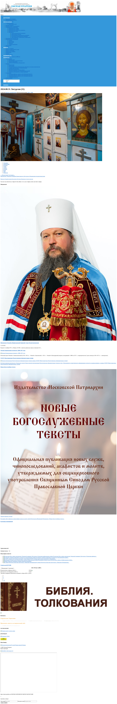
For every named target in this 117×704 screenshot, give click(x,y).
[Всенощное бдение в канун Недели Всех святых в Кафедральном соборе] (20, 560)
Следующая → (11, 175)
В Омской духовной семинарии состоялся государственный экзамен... (52, 557)
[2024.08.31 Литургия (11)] (51, 160)
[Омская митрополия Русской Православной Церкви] (13, 645)
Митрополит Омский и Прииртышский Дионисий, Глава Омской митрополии (20, 342)
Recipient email (21, 701)
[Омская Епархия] (40, 11)
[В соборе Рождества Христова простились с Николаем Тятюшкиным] (19, 562)
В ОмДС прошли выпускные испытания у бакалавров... (43, 558)
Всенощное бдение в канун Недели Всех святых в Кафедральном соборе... (55, 560)
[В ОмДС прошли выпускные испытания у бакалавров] (16, 558)
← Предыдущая (4, 175)
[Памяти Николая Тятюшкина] (10, 561)
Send (2, 702)
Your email (3, 701)
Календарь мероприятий (7, 521)
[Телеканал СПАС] (5, 636)
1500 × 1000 (30, 92)
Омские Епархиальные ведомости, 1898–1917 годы (13, 350)
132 (4, 580)
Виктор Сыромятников (11, 92)
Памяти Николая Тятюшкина (24, 561)
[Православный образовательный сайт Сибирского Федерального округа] (3, 639)
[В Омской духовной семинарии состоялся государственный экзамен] (19, 557)
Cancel (5, 702)
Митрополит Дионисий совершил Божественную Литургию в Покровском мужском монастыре (23, 176)
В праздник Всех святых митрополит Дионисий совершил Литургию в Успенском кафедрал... (75, 556)
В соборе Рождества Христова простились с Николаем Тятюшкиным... (52, 562)
